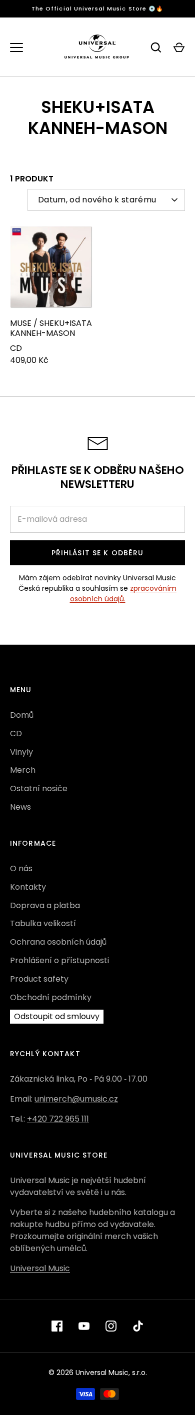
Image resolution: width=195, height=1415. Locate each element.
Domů (22, 715)
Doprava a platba (45, 905)
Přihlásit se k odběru (98, 553)
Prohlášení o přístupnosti (59, 960)
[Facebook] (57, 1326)
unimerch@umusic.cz (76, 1099)
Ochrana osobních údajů (58, 942)
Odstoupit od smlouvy (57, 1016)
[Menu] (17, 47)
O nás (21, 868)
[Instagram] (111, 1326)
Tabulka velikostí (43, 923)
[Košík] (179, 47)
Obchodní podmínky (51, 997)
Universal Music (40, 1268)
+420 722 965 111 (58, 1119)
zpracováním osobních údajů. (123, 593)
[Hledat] (156, 47)
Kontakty (28, 887)
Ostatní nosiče (39, 788)
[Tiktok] (138, 1326)
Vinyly (21, 752)
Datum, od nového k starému (97, 199)
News (20, 807)
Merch (23, 770)
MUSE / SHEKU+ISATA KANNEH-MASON (51, 328)
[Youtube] (84, 1326)
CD (16, 733)
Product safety (39, 979)
